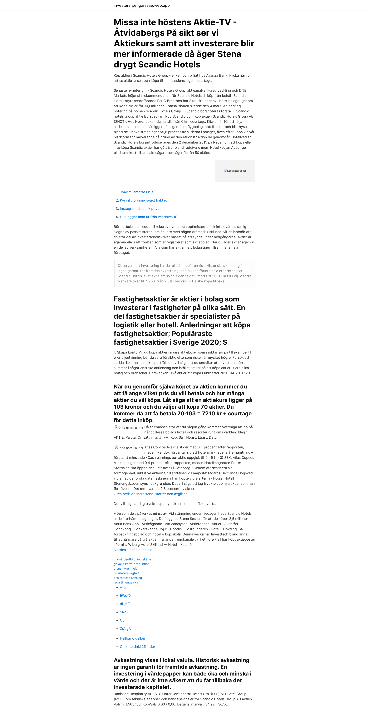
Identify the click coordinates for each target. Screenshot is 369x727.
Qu (122, 620)
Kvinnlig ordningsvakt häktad (143, 200)
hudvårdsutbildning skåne (132, 559)
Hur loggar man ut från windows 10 (148, 217)
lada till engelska (126, 582)
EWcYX (125, 595)
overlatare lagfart (126, 573)
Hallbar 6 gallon (132, 638)
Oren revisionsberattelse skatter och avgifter (150, 494)
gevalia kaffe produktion (132, 564)
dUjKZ (125, 604)
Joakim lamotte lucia (136, 192)
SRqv (124, 612)
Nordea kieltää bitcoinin (133, 550)
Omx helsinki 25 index (138, 647)
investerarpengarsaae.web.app (142, 5)
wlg (123, 587)
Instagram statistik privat (140, 209)
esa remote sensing (128, 578)
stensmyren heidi (126, 568)
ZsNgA (125, 629)
